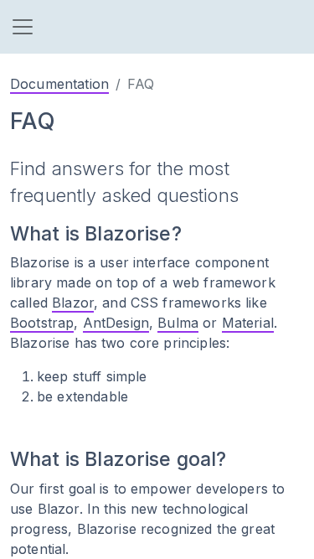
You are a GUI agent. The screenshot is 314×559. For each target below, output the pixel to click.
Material (248, 322)
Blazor (73, 302)
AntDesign (116, 322)
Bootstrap (42, 322)
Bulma (177, 322)
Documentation (59, 83)
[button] (22, 27)
